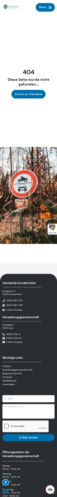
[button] (5, 491)
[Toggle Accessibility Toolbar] (5, 482)
